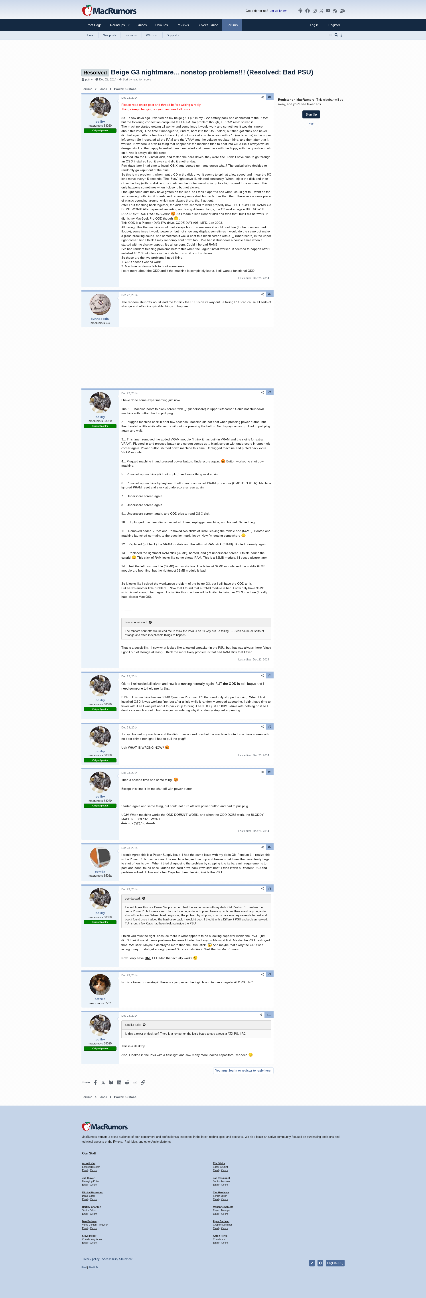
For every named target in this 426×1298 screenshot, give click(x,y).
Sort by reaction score (137, 79)
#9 (269, 974)
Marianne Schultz (223, 1207)
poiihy (89, 79)
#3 (269, 392)
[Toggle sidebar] (342, 35)
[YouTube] (328, 10)
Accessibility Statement (117, 1259)
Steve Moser (89, 1235)
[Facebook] (307, 10)
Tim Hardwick (221, 1192)
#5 (269, 726)
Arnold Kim (88, 1163)
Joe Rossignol (221, 1178)
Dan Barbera (89, 1221)
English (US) (335, 1263)
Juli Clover (88, 1178)
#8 (269, 888)
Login (311, 123)
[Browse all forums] (331, 35)
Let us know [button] (278, 10)
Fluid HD (93, 1267)
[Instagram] (314, 10)
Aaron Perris (220, 1235)
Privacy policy (90, 1259)
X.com (93, 1170)
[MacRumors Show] (300, 10)
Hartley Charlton (91, 1207)
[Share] (262, 97)
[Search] (336, 35)
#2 (269, 294)
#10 (269, 1014)
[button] (115, 25)
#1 (269, 97)
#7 (269, 847)
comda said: (133, 898)
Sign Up (311, 114)
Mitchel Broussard (92, 1192)
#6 (269, 772)
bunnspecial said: (136, 622)
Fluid (84, 1267)
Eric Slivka (219, 1163)
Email (85, 1170)
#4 (269, 675)
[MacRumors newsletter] (342, 10)
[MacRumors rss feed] (335, 10)
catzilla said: (133, 1024)
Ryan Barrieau (221, 1221)
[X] (321, 10)
